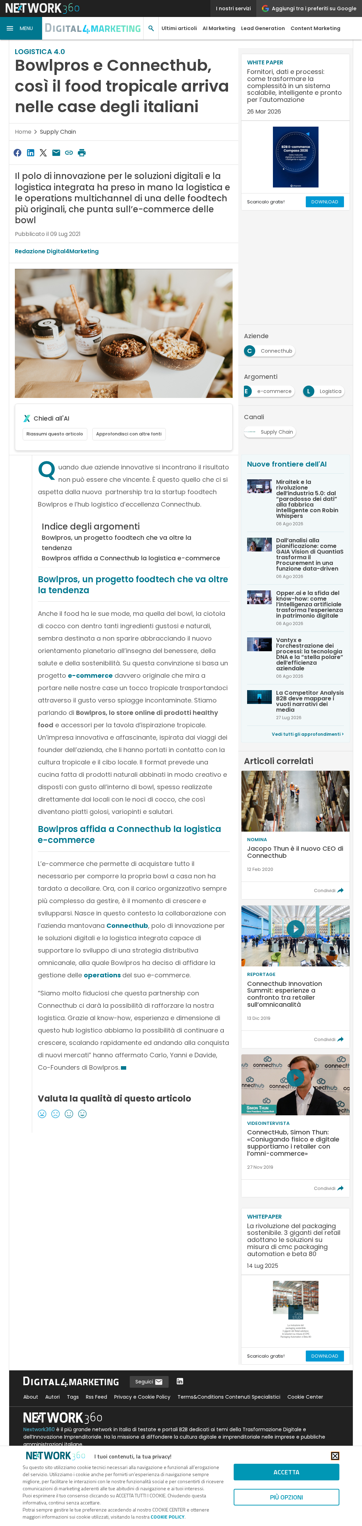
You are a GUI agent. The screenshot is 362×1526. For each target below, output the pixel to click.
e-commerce (90, 675)
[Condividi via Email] (56, 152)
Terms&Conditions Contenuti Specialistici (228, 1396)
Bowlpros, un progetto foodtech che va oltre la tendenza (116, 542)
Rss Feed (96, 1396)
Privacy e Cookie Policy (142, 1396)
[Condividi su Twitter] (43, 152)
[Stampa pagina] (82, 152)
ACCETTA (286, 1472)
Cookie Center (305, 1396)
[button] (21, 28)
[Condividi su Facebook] (17, 152)
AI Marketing (219, 28)
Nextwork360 (39, 1429)
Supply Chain (58, 132)
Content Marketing (315, 28)
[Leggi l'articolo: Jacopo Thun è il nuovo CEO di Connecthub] (295, 835)
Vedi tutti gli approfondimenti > (308, 734)
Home (23, 132)
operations (103, 975)
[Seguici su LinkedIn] (180, 1382)
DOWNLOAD (324, 201)
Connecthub (127, 925)
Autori (52, 1396)
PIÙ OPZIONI (286, 1497)
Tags (73, 1396)
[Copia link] (69, 152)
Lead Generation (263, 28)
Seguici (144, 1381)
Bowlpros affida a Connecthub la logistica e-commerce (131, 558)
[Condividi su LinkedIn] (30, 152)
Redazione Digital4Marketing (57, 251)
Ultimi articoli (179, 28)
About (30, 1396)
